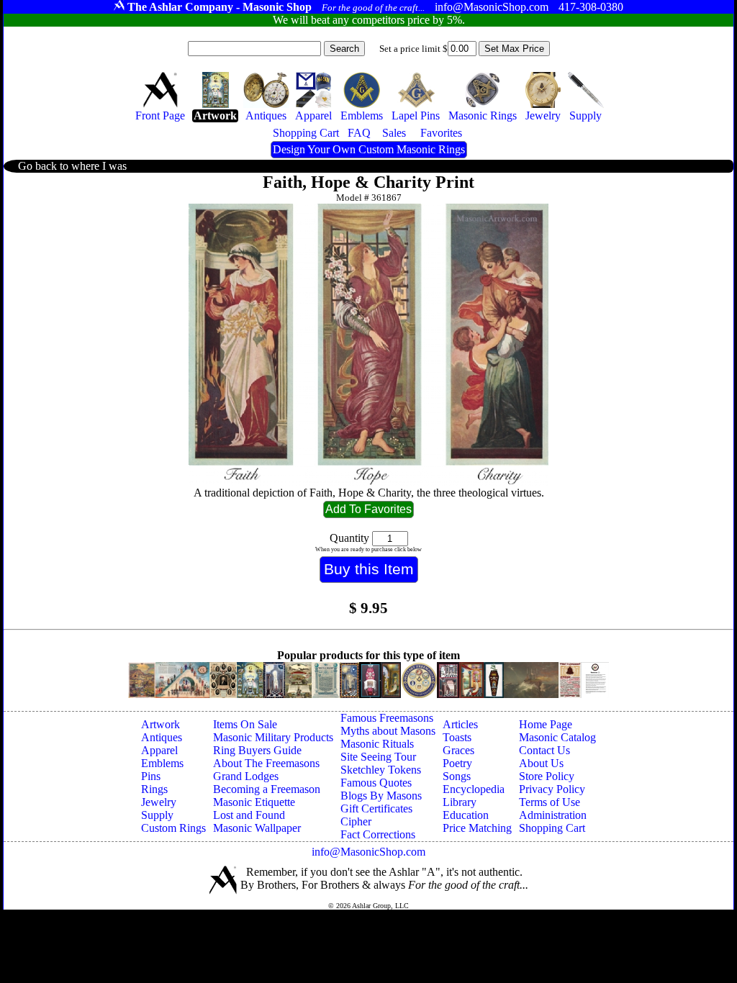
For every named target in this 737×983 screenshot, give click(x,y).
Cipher (355, 821)
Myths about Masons (387, 731)
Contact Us (544, 750)
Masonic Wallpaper (257, 828)
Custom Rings (173, 828)
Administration (553, 815)
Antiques (161, 737)
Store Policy (546, 776)
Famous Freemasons (386, 718)
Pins (150, 776)
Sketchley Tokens (380, 770)
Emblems (162, 763)
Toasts (457, 737)
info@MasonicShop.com (368, 852)
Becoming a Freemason (266, 789)
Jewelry (158, 802)
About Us (541, 763)
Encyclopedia (474, 789)
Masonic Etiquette (254, 802)
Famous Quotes (376, 782)
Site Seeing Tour (378, 757)
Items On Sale (245, 724)
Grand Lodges (246, 776)
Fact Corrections (377, 834)
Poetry (457, 763)
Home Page (545, 724)
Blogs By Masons (381, 795)
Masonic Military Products (273, 737)
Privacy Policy (552, 789)
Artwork (160, 724)
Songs (457, 776)
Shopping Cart (552, 828)
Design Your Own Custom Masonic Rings (369, 149)
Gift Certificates (376, 808)
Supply (157, 815)
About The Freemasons (266, 763)
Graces (458, 750)
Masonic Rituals (377, 744)
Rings (154, 789)
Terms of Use (549, 802)
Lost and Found (249, 815)
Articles (460, 724)
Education (466, 815)
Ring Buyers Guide (257, 750)
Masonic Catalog (557, 737)
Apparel (159, 750)
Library (459, 802)
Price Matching (477, 828)
